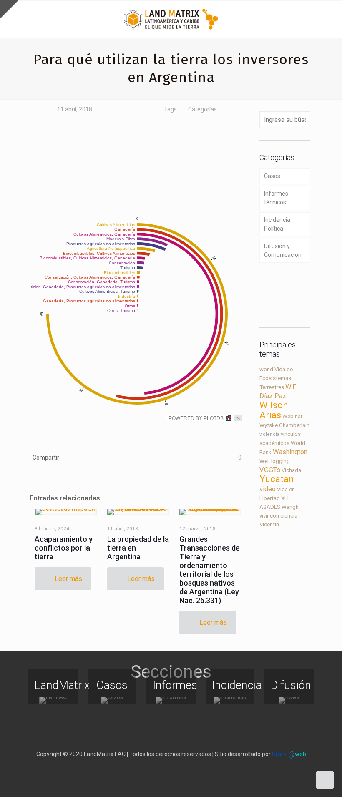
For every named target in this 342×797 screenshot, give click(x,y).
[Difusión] (289, 700)
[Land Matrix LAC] (171, 19)
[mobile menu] (329, 19)
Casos (272, 176)
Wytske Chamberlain (284, 425)
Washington (290, 452)
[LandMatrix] (53, 700)
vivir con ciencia (278, 516)
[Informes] (171, 700)
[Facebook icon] (154, 767)
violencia (269, 434)
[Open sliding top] (9, 9)
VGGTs (269, 470)
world (266, 369)
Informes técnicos (276, 198)
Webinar (292, 416)
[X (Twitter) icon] (162, 767)
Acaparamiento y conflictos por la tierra (64, 548)
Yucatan (276, 479)
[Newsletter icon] (189, 767)
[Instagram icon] (180, 767)
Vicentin (269, 524)
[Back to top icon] (302, 780)
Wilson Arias (273, 410)
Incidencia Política (277, 224)
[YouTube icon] (171, 767)
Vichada (291, 470)
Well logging (274, 461)
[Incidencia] (230, 700)
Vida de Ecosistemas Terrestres (276, 378)
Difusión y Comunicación (283, 250)
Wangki (291, 507)
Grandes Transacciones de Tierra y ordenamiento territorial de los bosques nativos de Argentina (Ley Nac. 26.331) (209, 570)
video (267, 489)
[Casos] (112, 700)
